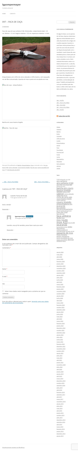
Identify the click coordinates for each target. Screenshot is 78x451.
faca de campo (60, 210)
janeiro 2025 (60, 289)
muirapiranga (61, 231)
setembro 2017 (61, 394)
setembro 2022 (61, 332)
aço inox (60, 185)
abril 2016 (59, 411)
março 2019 (60, 378)
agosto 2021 (60, 353)
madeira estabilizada (62, 230)
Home (4, 13)
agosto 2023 (60, 312)
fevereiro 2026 (61, 261)
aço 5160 (68, 179)
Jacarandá (62, 224)
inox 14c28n (62, 219)
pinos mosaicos (63, 236)
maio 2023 (59, 316)
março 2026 (60, 259)
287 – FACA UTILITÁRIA (63, 107)
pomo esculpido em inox (65, 238)
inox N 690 (71, 223)
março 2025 (60, 284)
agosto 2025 (60, 275)
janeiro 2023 (60, 326)
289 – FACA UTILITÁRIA (63, 103)
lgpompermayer (11, 4)
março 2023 (60, 321)
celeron (60, 193)
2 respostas (5, 26)
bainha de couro (61, 186)
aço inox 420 (67, 185)
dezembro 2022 (61, 328)
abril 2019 (59, 376)
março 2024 (60, 303)
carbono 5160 (66, 192)
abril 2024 (59, 300)
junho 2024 (60, 298)
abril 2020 (59, 369)
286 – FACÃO (60, 110)
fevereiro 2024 (61, 305)
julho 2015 (59, 417)
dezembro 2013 (61, 434)
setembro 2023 (61, 310)
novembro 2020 (61, 365)
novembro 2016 (61, 401)
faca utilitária (64, 215)
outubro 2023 (60, 307)
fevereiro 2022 (61, 344)
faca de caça (33, 167)
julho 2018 (59, 388)
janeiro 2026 (60, 264)
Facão (58, 155)
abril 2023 (59, 319)
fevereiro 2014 (61, 429)
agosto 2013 (60, 436)
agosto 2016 (60, 404)
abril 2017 (59, 397)
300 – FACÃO (60, 100)
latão (70, 227)
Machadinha (60, 159)
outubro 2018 (60, 383)
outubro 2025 (60, 270)
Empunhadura (26, 165)
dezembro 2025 (61, 266)
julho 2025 (59, 277)
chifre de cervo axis (64, 197)
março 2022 (60, 342)
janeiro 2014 (60, 431)
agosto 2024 (60, 296)
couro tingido (64, 202)
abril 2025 (59, 282)
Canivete (59, 136)
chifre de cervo (61, 138)
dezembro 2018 (61, 381)
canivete (59, 192)
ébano (64, 241)
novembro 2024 (61, 291)
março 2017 (60, 399)
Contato (12, 13)
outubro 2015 (60, 415)
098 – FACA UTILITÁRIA (42, 182)
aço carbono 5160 (65, 183)
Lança (58, 157)
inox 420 (62, 222)
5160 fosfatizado (61, 179)
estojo (58, 145)
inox (63, 218)
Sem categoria (61, 164)
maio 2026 (59, 254)
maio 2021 (59, 358)
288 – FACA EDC (61, 105)
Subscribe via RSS (64, 116)
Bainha (19, 165)
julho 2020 (59, 367)
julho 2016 (59, 406)
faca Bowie (61, 208)
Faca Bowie (60, 150)
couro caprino (61, 200)
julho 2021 (59, 355)
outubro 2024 (60, 293)
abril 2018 (59, 390)
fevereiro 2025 (61, 287)
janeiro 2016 (60, 413)
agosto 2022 (60, 335)
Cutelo (58, 141)
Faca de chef (60, 152)
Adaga (58, 127)
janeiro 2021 (60, 362)
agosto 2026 (60, 252)
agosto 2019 (60, 374)
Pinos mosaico (62, 235)
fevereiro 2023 (61, 323)
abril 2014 (59, 424)
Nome (4, 269)
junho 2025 (60, 280)
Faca (32, 165)
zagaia (58, 168)
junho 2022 (60, 339)
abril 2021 (59, 360)
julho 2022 (59, 337)
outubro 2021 (60, 351)
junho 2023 (60, 314)
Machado (59, 161)
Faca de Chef (62, 212)
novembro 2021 (61, 349)
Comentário (6, 248)
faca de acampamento (65, 209)
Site (3, 284)
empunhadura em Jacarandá (64, 205)
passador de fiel (70, 231)
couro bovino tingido (24, 167)
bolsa (58, 134)
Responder (5, 209)
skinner (59, 166)
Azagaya (59, 129)
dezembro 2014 (61, 420)
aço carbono (62, 181)
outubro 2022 (60, 330)
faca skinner (60, 214)
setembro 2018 (61, 385)
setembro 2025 (61, 273)
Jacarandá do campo (62, 227)
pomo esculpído (62, 240)
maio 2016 (59, 408)
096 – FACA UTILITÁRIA (10, 182)
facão (59, 218)
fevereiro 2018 (61, 392)
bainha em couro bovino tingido (65, 189)
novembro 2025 (61, 268)
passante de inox (65, 232)
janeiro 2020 (60, 372)
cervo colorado (13, 167)
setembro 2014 (61, 422)
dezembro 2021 (61, 346)
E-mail (4, 276)
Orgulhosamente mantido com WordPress (13, 447)
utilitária (59, 241)
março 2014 (60, 427)
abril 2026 (59, 257)
